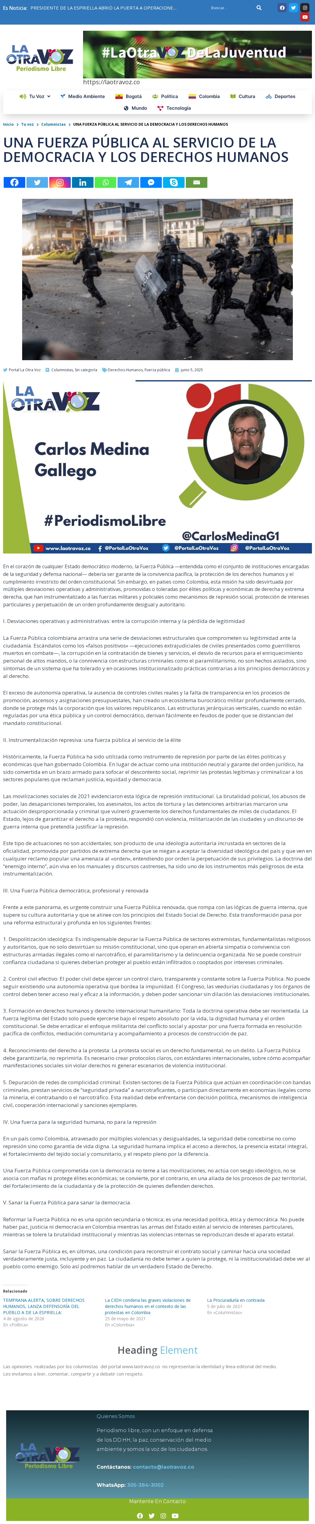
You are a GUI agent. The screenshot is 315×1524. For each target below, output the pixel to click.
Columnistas (53, 124)
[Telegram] (128, 182)
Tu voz (27, 124)
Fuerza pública (157, 369)
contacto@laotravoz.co (165, 1467)
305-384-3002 (145, 1485)
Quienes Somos (116, 1416)
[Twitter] (37, 182)
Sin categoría (86, 369)
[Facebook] (14, 182)
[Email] (196, 182)
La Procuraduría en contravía (236, 1300)
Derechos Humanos (125, 369)
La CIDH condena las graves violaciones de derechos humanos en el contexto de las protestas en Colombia (148, 1306)
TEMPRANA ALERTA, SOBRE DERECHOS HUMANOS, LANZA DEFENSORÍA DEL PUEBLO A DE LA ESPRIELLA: (44, 1306)
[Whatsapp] (105, 182)
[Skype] (174, 182)
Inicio (8, 124)
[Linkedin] (83, 182)
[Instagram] (60, 182)
